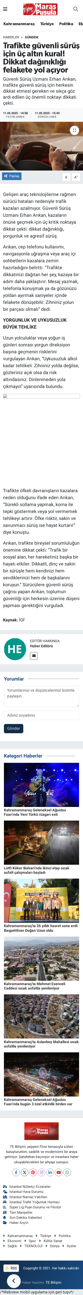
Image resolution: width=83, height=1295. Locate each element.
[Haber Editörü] (15, 649)
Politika (66, 24)
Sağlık (12, 1246)
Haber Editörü (41, 646)
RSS (13, 1268)
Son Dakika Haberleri (25, 1218)
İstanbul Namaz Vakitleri (28, 1197)
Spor (32, 1241)
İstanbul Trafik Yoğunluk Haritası (34, 1202)
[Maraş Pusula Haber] (40, 9)
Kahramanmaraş (19, 24)
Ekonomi (14, 1241)
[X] (24, 1172)
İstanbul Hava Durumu (26, 1192)
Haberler (11, 37)
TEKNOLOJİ (33, 1246)
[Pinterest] (33, 1172)
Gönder (13, 728)
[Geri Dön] (14, 1281)
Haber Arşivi (18, 1223)
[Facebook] (16, 1172)
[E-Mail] (34, 656)
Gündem (31, 37)
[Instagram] (41, 1172)
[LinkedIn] (50, 1172)
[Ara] (75, 9)
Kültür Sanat (53, 1241)
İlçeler (71, 1246)
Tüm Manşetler (21, 1212)
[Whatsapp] (67, 1172)
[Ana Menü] (5, 9)
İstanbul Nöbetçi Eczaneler (30, 1187)
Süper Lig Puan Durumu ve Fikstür (35, 1207)
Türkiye (47, 24)
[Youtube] (58, 1172)
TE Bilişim (53, 1282)
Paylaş (14, 176)
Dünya (54, 1246)
